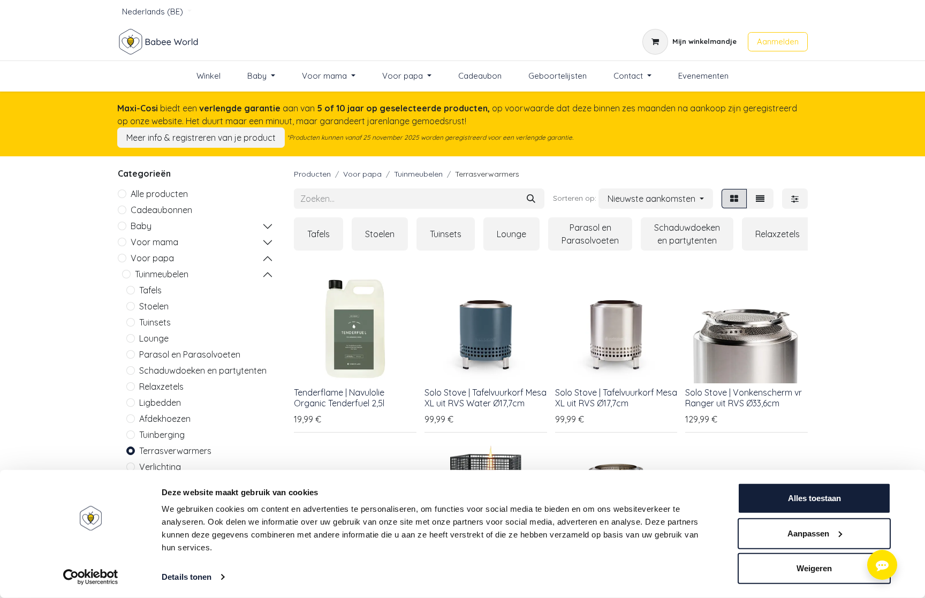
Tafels (150, 290)
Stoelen (154, 306)
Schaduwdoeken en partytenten (203, 370)
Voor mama (154, 242)
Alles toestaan (814, 498)
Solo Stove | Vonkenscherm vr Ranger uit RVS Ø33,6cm (743, 397)
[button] (655, 198)
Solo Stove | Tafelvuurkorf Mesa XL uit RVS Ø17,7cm (616, 397)
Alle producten (159, 193)
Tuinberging (162, 434)
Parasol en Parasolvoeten (189, 354)
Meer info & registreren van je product (201, 137)
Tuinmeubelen (161, 274)
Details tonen (186, 576)
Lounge (154, 338)
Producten (312, 174)
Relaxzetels (161, 386)
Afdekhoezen (165, 418)
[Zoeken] (531, 198)
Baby (141, 226)
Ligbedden (160, 402)
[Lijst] (760, 198)
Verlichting (160, 466)
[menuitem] (208, 76)
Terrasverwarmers (175, 450)
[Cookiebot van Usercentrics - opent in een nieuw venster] (91, 577)
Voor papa (152, 258)
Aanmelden (778, 41)
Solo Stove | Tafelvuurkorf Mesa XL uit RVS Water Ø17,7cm (485, 397)
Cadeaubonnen (161, 210)
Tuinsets (155, 322)
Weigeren (814, 568)
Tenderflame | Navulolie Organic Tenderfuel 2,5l (339, 397)
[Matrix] (734, 198)
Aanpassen (808, 533)
